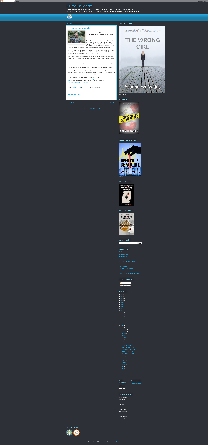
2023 (122, 300)
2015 (122, 317)
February (124, 362)
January (124, 364)
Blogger (118, 442)
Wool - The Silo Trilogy (124, 263)
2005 (122, 375)
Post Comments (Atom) (94, 108)
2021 (122, 304)
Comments (124, 285)
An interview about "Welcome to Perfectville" (129, 259)
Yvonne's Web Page (136, 383)
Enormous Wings (123, 256)
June (123, 341)
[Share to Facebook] (98, 87)
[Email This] (93, 87)
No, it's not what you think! (128, 353)
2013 (122, 321)
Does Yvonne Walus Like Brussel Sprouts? (129, 273)
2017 (122, 312)
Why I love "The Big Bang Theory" (127, 261)
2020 (122, 306)
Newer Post (71, 103)
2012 (122, 323)
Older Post (112, 103)
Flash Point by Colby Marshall (126, 271)
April (123, 358)
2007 (122, 371)
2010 (122, 327)
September (125, 335)
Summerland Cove (123, 254)
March (123, 360)
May (123, 356)
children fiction (81, 89)
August (124, 337)
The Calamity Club (123, 251)
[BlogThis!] (95, 87)
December (124, 329)
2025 (122, 296)
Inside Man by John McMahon (126, 268)
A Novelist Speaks (79, 6)
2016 (122, 314)
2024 (122, 298)
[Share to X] (96, 87)
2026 (122, 294)
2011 (122, 325)
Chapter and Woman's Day (128, 347)
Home (91, 103)
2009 (122, 366)
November (124, 331)
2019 (122, 308)
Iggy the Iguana (123, 266)
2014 (122, 319)
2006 (122, 373)
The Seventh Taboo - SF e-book (129, 343)
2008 (122, 368)
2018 (122, 310)
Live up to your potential (127, 351)
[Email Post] (90, 87)
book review (74, 89)
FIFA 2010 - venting (126, 345)
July (123, 339)
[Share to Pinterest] (99, 87)
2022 (122, 302)
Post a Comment (73, 97)
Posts (122, 283)
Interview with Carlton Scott (128, 349)
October (124, 333)
